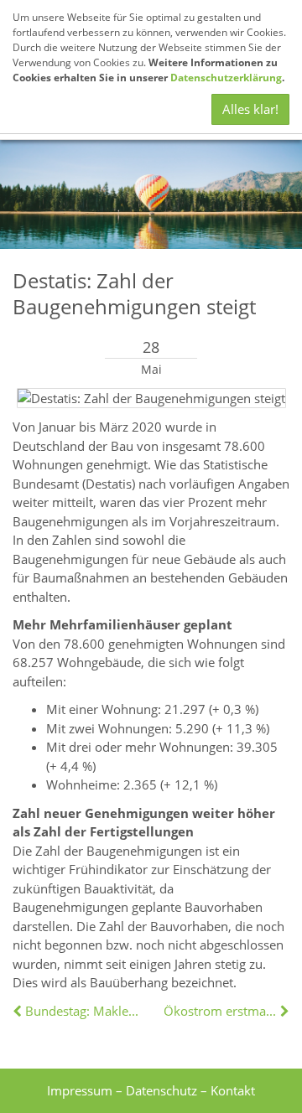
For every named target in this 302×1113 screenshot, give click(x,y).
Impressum (79, 1090)
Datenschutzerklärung (226, 77)
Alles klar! (250, 109)
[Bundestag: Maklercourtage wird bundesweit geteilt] (19, 1010)
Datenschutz (161, 1090)
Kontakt (233, 1090)
